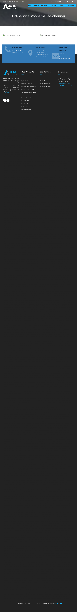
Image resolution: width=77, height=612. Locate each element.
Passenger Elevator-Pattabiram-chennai (53, 541)
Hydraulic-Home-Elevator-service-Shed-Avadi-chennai (45, 199)
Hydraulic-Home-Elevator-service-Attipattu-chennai (59, 138)
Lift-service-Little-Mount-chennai (39, 288)
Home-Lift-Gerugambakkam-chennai (53, 568)
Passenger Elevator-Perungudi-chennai (14, 539)
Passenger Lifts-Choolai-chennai (33, 505)
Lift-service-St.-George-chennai (17, 327)
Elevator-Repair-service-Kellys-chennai (31, 370)
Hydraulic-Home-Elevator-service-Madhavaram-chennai (54, 154)
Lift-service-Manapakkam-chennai (13, 291)
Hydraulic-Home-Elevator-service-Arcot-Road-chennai (37, 136)
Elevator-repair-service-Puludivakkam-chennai (37, 258)
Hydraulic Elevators (26, 81)
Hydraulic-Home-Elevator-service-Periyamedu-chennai (46, 183)
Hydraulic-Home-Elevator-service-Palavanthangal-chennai (39, 179)
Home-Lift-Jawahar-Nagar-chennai (13, 575)
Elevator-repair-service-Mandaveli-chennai (53, 227)
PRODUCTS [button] (44, 5)
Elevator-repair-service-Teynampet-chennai (38, 274)
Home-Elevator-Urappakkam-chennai (32, 598)
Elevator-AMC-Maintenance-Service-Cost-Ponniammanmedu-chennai (45, 475)
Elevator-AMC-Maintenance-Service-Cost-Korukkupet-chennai (44, 457)
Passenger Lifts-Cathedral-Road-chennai (54, 502)
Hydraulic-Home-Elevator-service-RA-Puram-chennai (54, 193)
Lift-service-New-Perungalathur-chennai (50, 304)
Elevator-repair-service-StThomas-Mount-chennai (61, 272)
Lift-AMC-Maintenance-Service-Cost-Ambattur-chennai (39, 404)
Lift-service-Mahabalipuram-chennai (64, 290)
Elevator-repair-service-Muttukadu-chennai (27, 238)
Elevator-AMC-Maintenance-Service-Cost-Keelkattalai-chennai (25, 448)
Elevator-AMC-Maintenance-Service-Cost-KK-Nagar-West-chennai (48, 452)
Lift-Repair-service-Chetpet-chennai (18, 348)
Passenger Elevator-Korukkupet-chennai (34, 528)
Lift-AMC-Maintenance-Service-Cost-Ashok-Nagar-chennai (38, 411)
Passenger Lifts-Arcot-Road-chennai (65, 496)
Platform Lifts (25, 100)
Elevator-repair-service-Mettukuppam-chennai (21, 233)
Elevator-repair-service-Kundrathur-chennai (34, 222)
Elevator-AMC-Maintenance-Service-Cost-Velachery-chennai (29, 486)
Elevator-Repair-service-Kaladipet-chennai (42, 364)
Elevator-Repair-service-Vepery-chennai (41, 395)
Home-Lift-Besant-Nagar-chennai (62, 559)
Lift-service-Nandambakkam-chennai (32, 300)
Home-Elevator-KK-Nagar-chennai (22, 580)
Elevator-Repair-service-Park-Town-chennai (30, 384)
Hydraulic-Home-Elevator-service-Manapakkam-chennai (36, 158)
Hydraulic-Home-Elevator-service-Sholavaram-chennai (35, 200)
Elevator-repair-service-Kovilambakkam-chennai (56, 220)
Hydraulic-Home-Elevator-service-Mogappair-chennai (55, 165)
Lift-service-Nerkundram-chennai (13, 304)
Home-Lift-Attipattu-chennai (41, 557)
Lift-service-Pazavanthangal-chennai (23, 311)
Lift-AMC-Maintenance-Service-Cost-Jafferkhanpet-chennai (32, 441)
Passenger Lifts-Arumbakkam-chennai (14, 498)
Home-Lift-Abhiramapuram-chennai (18, 550)
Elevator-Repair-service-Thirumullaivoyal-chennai (62, 389)
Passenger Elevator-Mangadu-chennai (49, 530)
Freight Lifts (24, 106)
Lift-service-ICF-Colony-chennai (55, 282)
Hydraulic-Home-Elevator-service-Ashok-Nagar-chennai (30, 138)
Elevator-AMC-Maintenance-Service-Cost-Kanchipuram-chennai (25, 445)
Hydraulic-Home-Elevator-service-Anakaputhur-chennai (18, 135)
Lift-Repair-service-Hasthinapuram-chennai (29, 361)
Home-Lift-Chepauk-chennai (42, 560)
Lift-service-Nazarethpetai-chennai (23, 302)
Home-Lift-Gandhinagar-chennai (35, 568)
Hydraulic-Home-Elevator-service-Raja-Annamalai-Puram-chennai (42, 190)
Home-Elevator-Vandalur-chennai (26, 600)
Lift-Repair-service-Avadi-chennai (52, 343)
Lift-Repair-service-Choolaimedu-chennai (53, 350)
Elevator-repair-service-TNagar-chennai (46, 277)
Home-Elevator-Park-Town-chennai (33, 591)
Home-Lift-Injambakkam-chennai (26, 573)
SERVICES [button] (53, 5)
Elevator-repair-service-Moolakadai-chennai (48, 236)
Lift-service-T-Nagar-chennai (47, 331)
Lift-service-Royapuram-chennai (27, 322)
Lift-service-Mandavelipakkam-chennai (49, 291)
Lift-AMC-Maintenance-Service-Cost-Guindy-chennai (22, 436)
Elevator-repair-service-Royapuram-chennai (52, 265)
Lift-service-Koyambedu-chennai (54, 286)
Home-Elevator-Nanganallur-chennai (14, 587)
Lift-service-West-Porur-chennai (47, 332)
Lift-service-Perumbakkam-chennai (30, 313)
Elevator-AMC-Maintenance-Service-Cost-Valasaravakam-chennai (35, 484)
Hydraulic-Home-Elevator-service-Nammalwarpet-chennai (39, 168)
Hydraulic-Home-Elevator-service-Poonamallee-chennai (35, 184)
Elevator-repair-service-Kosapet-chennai (53, 218)
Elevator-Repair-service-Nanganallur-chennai (54, 379)
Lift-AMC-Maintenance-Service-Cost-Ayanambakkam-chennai (57, 413)
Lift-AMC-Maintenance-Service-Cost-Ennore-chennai (54, 427)
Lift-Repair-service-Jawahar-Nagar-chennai (20, 364)
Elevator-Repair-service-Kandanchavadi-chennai (45, 366)
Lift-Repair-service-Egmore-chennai (65, 352)
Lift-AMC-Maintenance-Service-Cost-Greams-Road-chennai (31, 434)
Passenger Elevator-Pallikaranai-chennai (63, 536)
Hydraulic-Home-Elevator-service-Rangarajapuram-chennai (24, 193)
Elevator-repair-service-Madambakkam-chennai (35, 224)
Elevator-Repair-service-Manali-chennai (33, 377)
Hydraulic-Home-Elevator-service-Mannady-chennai (54, 159)
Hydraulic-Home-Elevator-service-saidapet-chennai (28, 197)
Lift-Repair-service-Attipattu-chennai (33, 343)
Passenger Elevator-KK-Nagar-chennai (19, 525)
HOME (29, 5)
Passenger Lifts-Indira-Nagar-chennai (37, 516)
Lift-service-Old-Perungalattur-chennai (41, 307)
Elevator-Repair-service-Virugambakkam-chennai (22, 397)
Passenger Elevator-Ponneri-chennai (55, 539)
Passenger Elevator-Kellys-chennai (47, 523)
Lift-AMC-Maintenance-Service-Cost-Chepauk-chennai (38, 418)
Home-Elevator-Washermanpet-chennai (52, 601)
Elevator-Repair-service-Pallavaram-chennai (33, 380)
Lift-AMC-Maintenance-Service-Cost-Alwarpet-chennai (47, 402)
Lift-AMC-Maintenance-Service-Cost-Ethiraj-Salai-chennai (43, 429)
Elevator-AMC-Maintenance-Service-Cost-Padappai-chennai (30, 468)
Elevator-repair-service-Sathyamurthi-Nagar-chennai (55, 266)
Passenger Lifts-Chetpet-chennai (22, 503)
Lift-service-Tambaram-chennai (54, 327)
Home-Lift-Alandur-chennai (11, 552)
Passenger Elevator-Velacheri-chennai (48, 546)
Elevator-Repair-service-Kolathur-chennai (34, 373)
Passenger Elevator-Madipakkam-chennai (56, 528)
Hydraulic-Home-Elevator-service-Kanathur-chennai (32, 152)
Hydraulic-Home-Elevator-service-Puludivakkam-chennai (24, 188)
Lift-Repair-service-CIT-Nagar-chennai (25, 352)
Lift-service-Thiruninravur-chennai (40, 329)
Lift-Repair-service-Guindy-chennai (47, 359)
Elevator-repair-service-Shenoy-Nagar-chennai (56, 268)
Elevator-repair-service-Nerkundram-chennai (53, 243)
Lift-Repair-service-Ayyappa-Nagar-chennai (50, 345)
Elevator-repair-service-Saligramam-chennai (29, 266)
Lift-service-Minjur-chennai (51, 295)
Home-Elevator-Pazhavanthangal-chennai (53, 591)
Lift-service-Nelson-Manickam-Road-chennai (62, 302)
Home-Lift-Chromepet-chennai (24, 564)
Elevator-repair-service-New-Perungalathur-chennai (33, 245)
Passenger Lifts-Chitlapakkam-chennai (14, 505)
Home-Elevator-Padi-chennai (64, 589)
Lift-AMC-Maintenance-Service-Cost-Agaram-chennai (29, 400)
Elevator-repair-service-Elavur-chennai (51, 215)
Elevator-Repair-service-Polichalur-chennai (56, 386)
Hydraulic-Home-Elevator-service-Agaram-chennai (52, 129)
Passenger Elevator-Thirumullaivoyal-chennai (50, 543)
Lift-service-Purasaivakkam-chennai (40, 316)
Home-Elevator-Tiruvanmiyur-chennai (62, 596)
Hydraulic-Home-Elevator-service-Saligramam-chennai (56, 197)
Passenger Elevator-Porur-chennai (33, 541)
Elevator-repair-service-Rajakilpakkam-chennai (21, 261)
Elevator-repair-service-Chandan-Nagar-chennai (44, 213)
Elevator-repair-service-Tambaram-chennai (15, 274)
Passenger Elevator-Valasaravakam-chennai (26, 546)
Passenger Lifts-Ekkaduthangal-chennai (14, 509)
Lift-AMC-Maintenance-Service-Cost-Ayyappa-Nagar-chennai (51, 414)
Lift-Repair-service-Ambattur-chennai (31, 338)
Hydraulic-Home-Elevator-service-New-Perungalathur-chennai (25, 174)
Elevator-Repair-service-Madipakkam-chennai (57, 375)
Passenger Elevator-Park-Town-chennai (14, 537)
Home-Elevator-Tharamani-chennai (20, 596)
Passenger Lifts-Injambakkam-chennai (58, 516)
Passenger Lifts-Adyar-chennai (24, 491)
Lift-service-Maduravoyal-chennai (46, 290)
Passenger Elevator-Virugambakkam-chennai (42, 548)
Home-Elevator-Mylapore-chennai (64, 585)
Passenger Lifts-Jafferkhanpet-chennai (30, 518)
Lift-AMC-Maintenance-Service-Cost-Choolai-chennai (54, 421)
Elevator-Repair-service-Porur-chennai (59, 388)
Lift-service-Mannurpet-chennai (12, 293)
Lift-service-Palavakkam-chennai (26, 309)
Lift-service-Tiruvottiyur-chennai (30, 331)
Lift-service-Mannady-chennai (67, 291)
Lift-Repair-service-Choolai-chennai (33, 350)
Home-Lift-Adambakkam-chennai (37, 550)
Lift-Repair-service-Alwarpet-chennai (58, 336)
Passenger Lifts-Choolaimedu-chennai (52, 505)
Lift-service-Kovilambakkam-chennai (36, 286)
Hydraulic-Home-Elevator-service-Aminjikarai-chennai (60, 133)
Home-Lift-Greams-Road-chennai (43, 569)
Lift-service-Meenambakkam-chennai (51, 293)
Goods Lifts (24, 95)
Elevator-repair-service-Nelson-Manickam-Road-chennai (27, 243)
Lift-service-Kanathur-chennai (23, 288)
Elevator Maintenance (45, 83)
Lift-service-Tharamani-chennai (23, 329)
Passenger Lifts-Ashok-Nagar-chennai (35, 498)
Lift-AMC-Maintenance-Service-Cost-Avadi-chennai (27, 413)
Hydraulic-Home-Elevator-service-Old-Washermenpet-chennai (20, 177)
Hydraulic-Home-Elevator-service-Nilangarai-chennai (55, 174)
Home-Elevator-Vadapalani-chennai (51, 598)
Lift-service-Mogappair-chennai (17, 297)
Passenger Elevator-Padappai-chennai (25, 536)
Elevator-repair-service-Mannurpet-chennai (56, 229)
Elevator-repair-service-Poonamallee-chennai (53, 254)
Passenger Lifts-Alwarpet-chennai (27, 493)
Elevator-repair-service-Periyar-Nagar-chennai (44, 252)
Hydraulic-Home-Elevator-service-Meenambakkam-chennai (46, 161)
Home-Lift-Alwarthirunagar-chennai (60, 552)
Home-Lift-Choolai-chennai (60, 562)
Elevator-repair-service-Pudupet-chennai (36, 256)
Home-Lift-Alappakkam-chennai (27, 552)
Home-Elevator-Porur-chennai (32, 594)
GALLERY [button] (62, 5)
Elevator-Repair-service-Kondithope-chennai (57, 373)
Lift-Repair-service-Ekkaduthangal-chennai (15, 354)
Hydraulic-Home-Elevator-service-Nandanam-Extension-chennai (32, 170)
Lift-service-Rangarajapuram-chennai (29, 320)
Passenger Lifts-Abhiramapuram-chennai (54, 489)
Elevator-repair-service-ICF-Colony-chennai (33, 217)
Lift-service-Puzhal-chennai (57, 316)
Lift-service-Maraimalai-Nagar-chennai (31, 293)
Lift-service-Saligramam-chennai (60, 322)
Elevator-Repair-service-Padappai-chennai (34, 382)
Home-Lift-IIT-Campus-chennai (61, 571)
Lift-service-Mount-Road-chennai (23, 298)
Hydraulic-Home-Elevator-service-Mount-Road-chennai (47, 167)
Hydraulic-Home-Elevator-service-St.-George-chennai (55, 202)
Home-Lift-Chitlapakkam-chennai (44, 562)
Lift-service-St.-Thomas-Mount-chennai (35, 327)
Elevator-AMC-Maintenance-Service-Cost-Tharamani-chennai (40, 479)
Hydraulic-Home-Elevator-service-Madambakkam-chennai (24, 154)
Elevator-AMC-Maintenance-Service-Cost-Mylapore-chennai (38, 462)
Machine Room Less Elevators (29, 86)
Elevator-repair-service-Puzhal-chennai (14, 259)
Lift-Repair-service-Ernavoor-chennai (55, 354)
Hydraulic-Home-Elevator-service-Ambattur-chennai (31, 133)
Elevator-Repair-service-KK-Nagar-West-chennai (31, 372)
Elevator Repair (44, 81)
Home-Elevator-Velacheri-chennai (43, 600)
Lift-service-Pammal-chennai (43, 309)
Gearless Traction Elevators (28, 92)
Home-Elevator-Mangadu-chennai (26, 585)
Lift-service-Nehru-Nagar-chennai (41, 302)
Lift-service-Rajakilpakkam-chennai (44, 318)
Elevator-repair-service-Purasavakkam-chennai (62, 258)
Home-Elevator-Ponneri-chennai (60, 593)
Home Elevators (25, 78)
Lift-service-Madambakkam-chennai (58, 288)
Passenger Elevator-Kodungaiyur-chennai (20, 527)
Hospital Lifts (24, 103)
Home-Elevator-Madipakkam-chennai (38, 584)
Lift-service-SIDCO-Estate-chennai (30, 325)
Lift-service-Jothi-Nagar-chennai (17, 284)
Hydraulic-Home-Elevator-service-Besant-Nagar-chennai (30, 143)
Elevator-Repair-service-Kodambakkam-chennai (56, 372)
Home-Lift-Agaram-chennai (66, 550)
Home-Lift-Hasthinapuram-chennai (43, 571)
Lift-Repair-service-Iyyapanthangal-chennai (45, 363)
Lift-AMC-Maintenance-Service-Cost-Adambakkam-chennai (40, 398)
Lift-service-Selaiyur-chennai (31, 323)
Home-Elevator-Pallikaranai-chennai (13, 591)
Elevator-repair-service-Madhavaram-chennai (60, 224)
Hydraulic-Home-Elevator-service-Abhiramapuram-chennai (19, 126)
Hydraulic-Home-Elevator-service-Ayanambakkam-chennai (37, 142)
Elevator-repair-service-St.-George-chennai (36, 272)
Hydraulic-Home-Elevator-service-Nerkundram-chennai (32, 172)
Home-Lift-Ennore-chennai (39, 566)
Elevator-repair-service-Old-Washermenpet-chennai (44, 247)
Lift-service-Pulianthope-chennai (56, 315)
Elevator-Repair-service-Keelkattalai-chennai (53, 368)
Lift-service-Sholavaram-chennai (12, 325)
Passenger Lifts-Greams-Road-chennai (55, 512)
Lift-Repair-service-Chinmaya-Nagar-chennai (39, 348)
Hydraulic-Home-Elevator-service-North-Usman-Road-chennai (20, 176)
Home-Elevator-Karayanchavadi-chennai (48, 577)
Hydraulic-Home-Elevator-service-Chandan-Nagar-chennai (50, 145)
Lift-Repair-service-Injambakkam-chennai (23, 363)
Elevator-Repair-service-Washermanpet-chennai (47, 397)
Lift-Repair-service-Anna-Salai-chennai (19, 341)
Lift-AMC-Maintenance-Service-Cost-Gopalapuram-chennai (33, 432)
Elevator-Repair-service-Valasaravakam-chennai (44, 393)
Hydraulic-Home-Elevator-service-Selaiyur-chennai (17, 199)
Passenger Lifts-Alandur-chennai (58, 491)
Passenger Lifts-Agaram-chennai (41, 491)
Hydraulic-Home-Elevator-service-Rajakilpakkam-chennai (34, 192)
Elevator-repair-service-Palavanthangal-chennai (44, 249)
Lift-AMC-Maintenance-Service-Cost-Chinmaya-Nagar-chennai (29, 420)
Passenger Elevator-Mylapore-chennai (26, 532)
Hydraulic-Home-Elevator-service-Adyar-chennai (37, 127)
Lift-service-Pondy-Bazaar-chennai (48, 313)
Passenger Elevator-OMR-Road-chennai (52, 534)
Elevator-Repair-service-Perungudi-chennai (33, 386)
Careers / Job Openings (56, 1)
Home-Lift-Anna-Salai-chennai (40, 555)
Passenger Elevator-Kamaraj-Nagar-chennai (25, 519)
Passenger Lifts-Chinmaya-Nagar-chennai (42, 503)
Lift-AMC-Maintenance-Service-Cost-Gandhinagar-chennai (34, 430)
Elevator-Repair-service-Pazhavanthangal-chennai (55, 384)
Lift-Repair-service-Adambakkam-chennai (29, 334)
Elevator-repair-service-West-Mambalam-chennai (50, 279)
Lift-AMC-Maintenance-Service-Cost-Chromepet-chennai (45, 423)
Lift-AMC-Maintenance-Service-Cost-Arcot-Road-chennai (43, 409)
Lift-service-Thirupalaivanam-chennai (59, 329)
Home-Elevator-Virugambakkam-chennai (31, 601)
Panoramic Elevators (26, 98)
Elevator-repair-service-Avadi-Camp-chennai (20, 213)
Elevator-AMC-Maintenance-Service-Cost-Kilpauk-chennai (53, 450)
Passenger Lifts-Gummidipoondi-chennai (44, 514)
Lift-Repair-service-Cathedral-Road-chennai (47, 347)
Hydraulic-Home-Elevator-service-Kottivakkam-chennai (23, 149)
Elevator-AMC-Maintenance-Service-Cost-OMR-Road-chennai (36, 466)
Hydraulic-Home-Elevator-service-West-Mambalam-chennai (30, 211)
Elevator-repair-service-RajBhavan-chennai (44, 261)
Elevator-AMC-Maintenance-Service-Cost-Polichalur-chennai (44, 473)
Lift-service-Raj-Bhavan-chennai (62, 318)
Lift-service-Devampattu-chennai (47, 281)
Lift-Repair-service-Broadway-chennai (26, 347)
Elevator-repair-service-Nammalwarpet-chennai (51, 238)
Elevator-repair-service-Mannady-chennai (33, 229)
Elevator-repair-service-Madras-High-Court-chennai (17, 225)
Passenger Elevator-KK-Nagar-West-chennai (40, 525)
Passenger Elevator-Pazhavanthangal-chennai (37, 537)
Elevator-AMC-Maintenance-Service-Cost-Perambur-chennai (51, 471)
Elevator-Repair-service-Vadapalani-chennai (20, 393)
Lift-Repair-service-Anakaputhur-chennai (25, 340)
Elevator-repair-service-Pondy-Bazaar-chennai (29, 254)
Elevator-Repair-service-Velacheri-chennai (20, 395)
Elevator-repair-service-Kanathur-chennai (57, 222)
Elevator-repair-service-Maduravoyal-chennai (43, 225)
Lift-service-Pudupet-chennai (40, 315)
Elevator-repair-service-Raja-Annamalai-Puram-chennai (39, 259)
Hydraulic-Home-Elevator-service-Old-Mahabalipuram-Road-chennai (55, 176)
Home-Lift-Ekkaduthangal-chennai (22, 566)
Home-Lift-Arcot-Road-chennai (56, 555)
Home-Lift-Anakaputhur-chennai (59, 553)
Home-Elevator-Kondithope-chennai (51, 582)
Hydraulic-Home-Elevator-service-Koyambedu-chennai (44, 151)
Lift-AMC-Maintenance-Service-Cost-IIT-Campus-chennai (46, 437)
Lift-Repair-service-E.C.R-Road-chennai (45, 352)
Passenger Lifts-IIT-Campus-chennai (18, 516)
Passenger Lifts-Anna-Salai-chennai (46, 496)
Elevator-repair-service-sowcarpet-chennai (58, 270)
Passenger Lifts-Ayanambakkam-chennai (19, 500)
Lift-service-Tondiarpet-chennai (63, 331)
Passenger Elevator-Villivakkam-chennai (19, 548)
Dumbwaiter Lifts (26, 109)
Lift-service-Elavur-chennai (16, 282)
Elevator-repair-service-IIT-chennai (54, 217)
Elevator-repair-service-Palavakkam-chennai (20, 249)
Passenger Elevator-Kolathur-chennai (41, 527)
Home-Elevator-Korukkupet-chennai (18, 584)
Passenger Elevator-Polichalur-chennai (35, 539)
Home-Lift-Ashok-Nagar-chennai (24, 557)
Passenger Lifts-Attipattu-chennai (54, 498)
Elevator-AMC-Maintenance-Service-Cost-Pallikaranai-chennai (20, 470)
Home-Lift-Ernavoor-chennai (53, 566)
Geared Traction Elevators (28, 89)
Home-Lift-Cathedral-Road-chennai (26, 560)
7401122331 (62, 85)
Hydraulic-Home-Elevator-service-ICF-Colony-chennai (40, 147)
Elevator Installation (45, 78)
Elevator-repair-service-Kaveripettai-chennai (31, 218)
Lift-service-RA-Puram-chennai (48, 320)
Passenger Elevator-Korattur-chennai (14, 528)
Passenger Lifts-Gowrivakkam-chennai (35, 512)
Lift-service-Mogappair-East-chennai (34, 297)
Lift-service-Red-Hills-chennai (63, 320)
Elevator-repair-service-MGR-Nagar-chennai (44, 233)
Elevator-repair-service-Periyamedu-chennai (20, 252)
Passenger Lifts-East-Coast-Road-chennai (44, 507)
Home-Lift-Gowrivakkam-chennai (25, 569)
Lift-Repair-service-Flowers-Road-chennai (26, 356)
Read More (6, 92)
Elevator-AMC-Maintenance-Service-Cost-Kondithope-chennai (44, 455)
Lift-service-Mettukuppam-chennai (18, 295)
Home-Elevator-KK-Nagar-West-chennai (41, 580)
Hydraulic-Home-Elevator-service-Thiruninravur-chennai (23, 208)
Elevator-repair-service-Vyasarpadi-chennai (26, 279)
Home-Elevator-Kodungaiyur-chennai (14, 582)
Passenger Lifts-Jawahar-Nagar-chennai (50, 518)
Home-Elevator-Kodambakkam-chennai (63, 580)
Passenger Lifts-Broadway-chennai (34, 502)
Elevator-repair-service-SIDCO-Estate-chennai (35, 270)
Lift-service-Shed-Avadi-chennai (47, 323)
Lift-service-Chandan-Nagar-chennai (28, 281)
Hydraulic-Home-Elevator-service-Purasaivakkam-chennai (54, 188)
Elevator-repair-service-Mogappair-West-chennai (24, 236)
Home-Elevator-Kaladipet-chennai (32, 575)
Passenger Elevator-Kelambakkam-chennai (26, 523)
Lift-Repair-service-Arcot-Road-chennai (39, 341)
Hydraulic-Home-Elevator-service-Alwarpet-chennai (38, 131)
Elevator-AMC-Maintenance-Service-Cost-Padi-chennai (60, 468)
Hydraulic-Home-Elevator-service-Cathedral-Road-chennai (19, 145)
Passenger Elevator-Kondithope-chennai (61, 527)
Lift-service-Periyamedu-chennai (63, 311)
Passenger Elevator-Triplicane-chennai (26, 544)
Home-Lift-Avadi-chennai (55, 557)
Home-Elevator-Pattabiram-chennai (49, 594)
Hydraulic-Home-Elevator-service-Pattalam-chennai (53, 181)
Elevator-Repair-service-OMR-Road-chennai (56, 380)
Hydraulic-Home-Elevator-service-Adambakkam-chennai (50, 126)
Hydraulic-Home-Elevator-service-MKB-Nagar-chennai (26, 165)
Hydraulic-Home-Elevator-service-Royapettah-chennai (40, 195)
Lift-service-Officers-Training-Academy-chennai (42, 306)
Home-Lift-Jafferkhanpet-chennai (63, 573)
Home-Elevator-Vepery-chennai (61, 600)
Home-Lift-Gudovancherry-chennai (61, 569)
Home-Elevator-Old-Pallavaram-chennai (56, 587)
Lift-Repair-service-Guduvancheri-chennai (27, 359)
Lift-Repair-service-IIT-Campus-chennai (51, 361)
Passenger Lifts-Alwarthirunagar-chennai (47, 493)
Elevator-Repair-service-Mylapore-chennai (31, 379)
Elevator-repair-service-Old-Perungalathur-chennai (17, 247)
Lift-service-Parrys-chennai (58, 309)
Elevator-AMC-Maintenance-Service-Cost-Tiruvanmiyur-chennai (41, 480)
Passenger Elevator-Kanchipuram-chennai (48, 519)
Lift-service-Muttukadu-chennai (41, 298)
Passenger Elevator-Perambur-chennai (60, 537)
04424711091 (69, 85)
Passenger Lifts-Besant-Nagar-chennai (14, 502)
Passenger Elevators (26, 83)
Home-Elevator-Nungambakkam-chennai (35, 587)
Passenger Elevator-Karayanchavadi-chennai (29, 521)
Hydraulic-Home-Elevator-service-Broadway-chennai (59, 143)
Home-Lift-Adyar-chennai (52, 550)
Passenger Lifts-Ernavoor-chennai (51, 509)
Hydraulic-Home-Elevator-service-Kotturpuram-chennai (52, 149)
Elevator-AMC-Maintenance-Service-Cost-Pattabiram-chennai (42, 477)
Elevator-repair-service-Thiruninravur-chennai (16, 275)
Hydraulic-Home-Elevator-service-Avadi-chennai (46, 140)
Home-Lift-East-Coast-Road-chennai (58, 564)
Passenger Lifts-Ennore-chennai (33, 509)
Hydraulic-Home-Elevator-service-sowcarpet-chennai (26, 202)
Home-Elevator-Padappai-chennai (47, 589)
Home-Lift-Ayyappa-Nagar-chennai (44, 559)
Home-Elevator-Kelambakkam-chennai (38, 578)
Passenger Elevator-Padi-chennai (43, 536)
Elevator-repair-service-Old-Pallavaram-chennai (59, 245)
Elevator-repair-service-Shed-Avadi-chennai (32, 268)
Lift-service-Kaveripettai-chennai (34, 284)
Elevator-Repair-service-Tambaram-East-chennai (35, 389)
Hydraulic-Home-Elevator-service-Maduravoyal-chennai (46, 156)
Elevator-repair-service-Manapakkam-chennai (29, 227)
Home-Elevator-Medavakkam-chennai (45, 585)
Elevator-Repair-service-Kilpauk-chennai (51, 370)
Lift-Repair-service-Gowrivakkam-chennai (51, 357)
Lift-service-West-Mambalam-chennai (29, 332)
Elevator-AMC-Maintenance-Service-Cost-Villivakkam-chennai (25, 487)
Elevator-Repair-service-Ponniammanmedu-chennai (34, 388)
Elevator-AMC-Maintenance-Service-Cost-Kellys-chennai (23, 450)
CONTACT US (71, 5)
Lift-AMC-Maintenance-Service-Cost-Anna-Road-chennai (53, 407)
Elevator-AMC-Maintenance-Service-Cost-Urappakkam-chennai (37, 482)
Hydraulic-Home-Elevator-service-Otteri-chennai (50, 177)
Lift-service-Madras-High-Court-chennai (26, 290)
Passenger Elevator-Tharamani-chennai (28, 543)
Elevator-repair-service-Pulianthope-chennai (59, 256)
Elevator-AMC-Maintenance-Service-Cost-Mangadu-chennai (42, 461)
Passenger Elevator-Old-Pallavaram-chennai (29, 534)
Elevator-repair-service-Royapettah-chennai (29, 265)
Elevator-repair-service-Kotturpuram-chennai (32, 220)
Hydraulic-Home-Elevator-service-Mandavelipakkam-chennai (25, 159)
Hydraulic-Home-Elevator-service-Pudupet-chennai (35, 186)
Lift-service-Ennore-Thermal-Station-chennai (34, 282)
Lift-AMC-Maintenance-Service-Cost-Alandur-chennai (57, 400)
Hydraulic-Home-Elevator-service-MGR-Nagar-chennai (39, 163)
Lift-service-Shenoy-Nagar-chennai (65, 323)
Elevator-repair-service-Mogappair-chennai (43, 234)
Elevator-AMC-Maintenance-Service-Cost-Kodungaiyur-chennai (47, 454)
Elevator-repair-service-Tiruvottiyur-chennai (24, 277)
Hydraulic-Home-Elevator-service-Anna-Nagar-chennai (48, 135)
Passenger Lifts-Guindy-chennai (24, 514)
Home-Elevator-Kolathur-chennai (33, 582)
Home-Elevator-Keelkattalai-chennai (18, 578)
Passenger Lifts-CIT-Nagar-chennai (24, 507)
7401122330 (19, 51)
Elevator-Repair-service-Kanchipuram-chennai (21, 366)
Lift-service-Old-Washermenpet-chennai (62, 307)
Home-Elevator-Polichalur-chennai (42, 593)
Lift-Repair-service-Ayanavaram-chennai (28, 345)
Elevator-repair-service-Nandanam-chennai (63, 240)
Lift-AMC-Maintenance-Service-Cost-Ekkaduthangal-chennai (24, 427)
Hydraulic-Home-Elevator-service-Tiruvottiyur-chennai (52, 208)
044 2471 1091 (19, 52)
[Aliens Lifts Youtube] (70, 1)
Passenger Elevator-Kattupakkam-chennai (52, 521)
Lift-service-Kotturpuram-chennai (17, 286)
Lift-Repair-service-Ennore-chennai (36, 354)
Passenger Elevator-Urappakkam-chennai (47, 544)
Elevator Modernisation (46, 86)
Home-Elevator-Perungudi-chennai (23, 593)
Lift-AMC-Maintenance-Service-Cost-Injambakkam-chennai (38, 439)
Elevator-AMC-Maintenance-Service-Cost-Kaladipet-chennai (28, 443)
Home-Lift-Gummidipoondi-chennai (24, 571)
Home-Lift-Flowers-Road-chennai (17, 568)
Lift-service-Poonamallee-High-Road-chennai (20, 315)
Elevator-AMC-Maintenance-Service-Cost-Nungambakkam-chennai (35, 464)
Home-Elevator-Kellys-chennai (57, 578)
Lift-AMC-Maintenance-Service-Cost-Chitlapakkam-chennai (24, 421)
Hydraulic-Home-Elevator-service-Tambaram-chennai (45, 204)
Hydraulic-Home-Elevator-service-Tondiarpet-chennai (39, 209)
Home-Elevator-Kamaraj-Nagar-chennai (51, 575)
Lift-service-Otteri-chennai (11, 309)
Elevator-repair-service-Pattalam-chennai (40, 250)
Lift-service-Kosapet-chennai (50, 284)
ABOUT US (36, 5)
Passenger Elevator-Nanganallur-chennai (47, 532)
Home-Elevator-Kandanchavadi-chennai (26, 577)
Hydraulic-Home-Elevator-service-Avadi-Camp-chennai (18, 140)
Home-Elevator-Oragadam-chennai (29, 589)
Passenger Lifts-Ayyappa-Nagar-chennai (60, 500)
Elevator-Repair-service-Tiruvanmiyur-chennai (16, 391)
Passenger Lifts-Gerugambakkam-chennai (63, 511)
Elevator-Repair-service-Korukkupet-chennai (33, 375)
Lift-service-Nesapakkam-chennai (30, 304)
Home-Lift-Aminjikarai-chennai (42, 553)
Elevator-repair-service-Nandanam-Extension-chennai (18, 241)
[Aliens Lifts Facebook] (4, 101)
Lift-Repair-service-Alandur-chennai (18, 336)
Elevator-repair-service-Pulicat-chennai (14, 258)
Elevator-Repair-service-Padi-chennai (54, 382)
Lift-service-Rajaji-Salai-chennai (27, 318)
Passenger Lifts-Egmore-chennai (64, 507)
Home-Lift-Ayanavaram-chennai (26, 559)
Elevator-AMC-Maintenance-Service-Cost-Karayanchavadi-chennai (26, 446)
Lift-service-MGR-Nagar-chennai (35, 295)
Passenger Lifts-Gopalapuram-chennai (14, 512)
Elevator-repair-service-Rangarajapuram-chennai (28, 263)
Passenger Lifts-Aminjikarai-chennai (38, 495)
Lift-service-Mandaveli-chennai (30, 291)
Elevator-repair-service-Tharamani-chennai (61, 274)
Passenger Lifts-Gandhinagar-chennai (42, 511)
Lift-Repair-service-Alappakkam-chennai (38, 336)
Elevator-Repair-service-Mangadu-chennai (55, 377)
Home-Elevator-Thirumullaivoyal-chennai (41, 596)
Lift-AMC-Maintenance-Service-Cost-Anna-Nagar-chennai (24, 407)
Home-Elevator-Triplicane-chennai (13, 598)
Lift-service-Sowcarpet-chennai (48, 325)
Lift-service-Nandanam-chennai (50, 300)
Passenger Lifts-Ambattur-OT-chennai (19, 495)
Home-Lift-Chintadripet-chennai (26, 562)
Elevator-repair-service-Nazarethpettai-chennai (45, 241)
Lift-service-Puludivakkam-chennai (22, 316)
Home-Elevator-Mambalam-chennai (57, 584)
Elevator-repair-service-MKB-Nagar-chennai (20, 234)
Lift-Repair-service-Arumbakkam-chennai (60, 341)
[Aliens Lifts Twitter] (67, 1)
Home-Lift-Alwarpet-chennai (43, 552)
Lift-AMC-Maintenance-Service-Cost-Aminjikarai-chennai (31, 405)
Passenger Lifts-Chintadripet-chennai (63, 503)
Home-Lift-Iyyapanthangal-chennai (45, 573)
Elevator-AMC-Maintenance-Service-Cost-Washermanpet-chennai (26, 489)
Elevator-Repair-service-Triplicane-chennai (40, 391)
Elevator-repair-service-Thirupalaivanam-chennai (41, 275)
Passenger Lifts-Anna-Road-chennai (27, 496)
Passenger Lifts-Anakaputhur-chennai (58, 495)
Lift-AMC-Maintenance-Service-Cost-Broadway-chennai (45, 416)
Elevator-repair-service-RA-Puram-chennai (53, 263)
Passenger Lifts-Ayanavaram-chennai (40, 500)
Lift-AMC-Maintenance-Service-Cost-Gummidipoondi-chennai (52, 436)
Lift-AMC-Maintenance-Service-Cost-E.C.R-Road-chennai (36, 425)
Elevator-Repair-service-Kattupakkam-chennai (29, 368)
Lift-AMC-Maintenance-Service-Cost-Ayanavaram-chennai (19, 414)
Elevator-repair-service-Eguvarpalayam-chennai (28, 215)
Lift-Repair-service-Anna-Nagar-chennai (47, 340)
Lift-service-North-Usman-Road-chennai (19, 306)
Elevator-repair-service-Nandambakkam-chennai (39, 240)
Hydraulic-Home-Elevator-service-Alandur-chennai (25, 129)
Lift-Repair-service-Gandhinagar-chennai (48, 356)
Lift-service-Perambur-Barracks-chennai (43, 311)
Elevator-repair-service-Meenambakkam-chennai (39, 231)
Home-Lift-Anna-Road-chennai (23, 555)
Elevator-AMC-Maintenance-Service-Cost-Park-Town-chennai (53, 470)
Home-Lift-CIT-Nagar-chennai (40, 564)
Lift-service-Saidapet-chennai (44, 322)
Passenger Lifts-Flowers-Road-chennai (22, 511)
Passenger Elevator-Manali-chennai (29, 530)
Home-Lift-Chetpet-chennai (57, 560)
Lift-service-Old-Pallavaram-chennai (21, 307)
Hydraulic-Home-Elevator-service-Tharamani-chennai (33, 206)
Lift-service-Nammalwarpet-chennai (58, 298)
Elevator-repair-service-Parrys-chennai (19, 250)
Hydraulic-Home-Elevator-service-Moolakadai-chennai (18, 167)
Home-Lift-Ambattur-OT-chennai (25, 553)
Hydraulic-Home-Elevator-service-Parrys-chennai (26, 181)
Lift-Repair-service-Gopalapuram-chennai (29, 357)
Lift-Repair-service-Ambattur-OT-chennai (52, 338)
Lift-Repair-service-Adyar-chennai (48, 334)
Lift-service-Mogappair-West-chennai (54, 297)
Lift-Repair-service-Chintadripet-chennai (61, 348)
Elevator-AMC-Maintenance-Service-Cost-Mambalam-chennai (46, 459)
